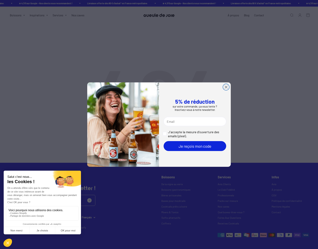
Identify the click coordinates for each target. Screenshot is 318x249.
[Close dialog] (226, 87)
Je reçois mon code (195, 146)
